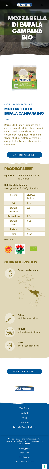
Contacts (24, 422)
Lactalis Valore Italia (23, 427)
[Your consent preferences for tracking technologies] (44, 466)
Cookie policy (24, 457)
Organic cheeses (24, 104)
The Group (24, 408)
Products (9, 104)
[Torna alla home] (24, 391)
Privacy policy (24, 449)
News (24, 418)
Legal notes (24, 453)
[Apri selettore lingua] (7, 5)
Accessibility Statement (24, 461)
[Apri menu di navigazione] (42, 5)
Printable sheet (26, 155)
